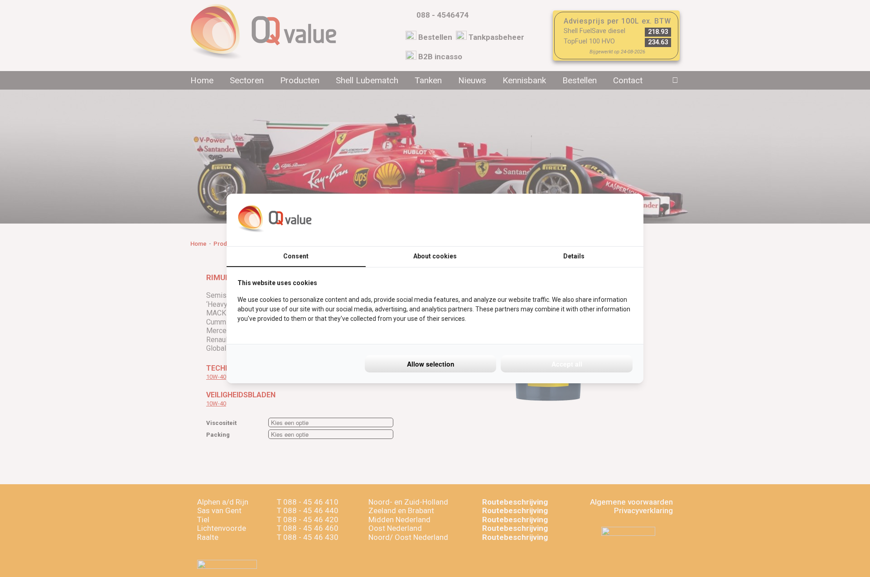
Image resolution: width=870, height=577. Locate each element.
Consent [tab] (296, 256)
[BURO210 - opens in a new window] (599, 219)
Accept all (566, 363)
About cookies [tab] (435, 256)
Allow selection (430, 363)
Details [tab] (574, 256)
